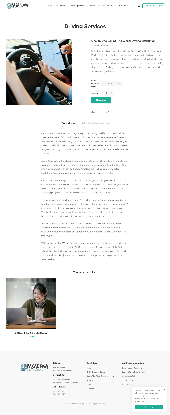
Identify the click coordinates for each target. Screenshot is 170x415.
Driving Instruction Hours (95, 83)
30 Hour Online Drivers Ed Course (31, 333)
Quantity (94, 93)
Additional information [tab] (95, 123)
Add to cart (50, 306)
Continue (101, 100)
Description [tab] (69, 123)
